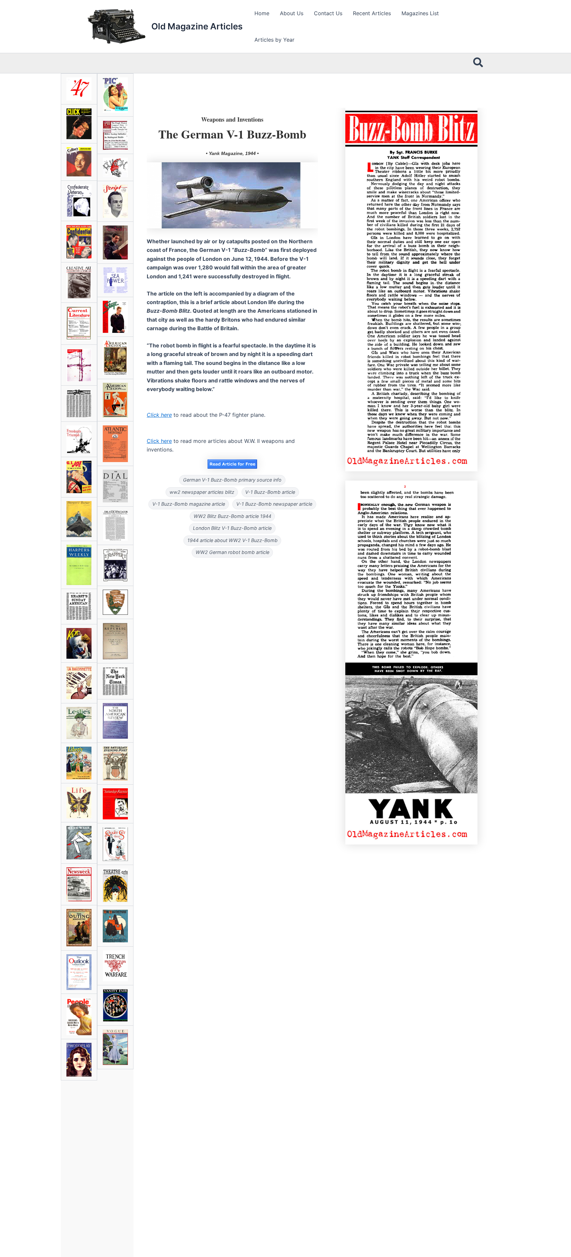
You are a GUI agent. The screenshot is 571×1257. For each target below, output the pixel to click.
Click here (159, 441)
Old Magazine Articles (197, 26)
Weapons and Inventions (232, 119)
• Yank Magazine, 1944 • (232, 153)
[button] (478, 63)
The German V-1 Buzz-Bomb (232, 133)
